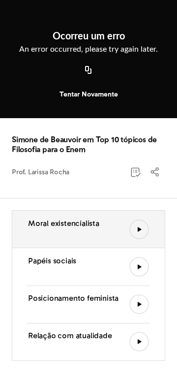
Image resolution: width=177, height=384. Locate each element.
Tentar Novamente (88, 94)
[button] (155, 172)
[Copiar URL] (88, 70)
